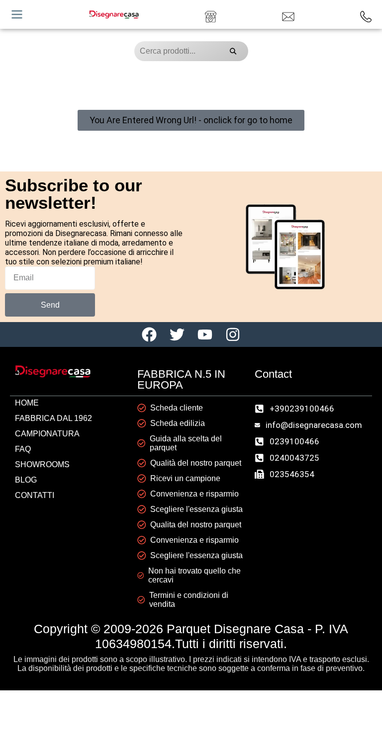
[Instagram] (232, 334)
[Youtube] (204, 334)
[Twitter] (177, 334)
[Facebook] (149, 334)
